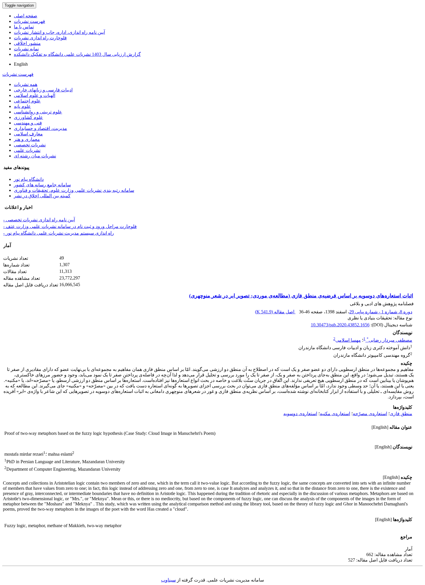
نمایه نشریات (26, 48)
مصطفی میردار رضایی (389, 340)
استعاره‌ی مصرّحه (370, 413)
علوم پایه (22, 106)
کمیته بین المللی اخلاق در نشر (42, 195)
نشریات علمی (27, 150)
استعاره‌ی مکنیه (335, 413)
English (21, 64)
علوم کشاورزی (28, 117)
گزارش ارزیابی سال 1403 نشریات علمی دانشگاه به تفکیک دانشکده (77, 54)
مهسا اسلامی (348, 340)
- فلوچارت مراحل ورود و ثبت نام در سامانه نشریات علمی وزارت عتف (70, 226)
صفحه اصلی (25, 15)
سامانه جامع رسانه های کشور (42, 184)
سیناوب (168, 579)
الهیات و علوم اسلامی (34, 95)
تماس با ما (24, 26)
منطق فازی (401, 413)
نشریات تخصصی (30, 144)
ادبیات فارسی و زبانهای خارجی (43, 89)
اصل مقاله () (275, 311)
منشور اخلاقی (27, 43)
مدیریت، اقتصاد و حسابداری (40, 128)
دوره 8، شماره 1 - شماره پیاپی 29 (380, 311)
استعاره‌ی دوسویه (300, 413)
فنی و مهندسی (28, 122)
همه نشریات (25, 84)
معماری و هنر (27, 139)
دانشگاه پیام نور (29, 179)
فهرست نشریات (29, 21)
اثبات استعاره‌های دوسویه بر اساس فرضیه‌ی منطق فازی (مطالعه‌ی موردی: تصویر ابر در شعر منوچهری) (301, 296)
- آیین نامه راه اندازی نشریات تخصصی (39, 219)
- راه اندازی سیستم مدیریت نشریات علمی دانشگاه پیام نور (58, 233)
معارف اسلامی (28, 133)
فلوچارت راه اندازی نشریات (40, 37)
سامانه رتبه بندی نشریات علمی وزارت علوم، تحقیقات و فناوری (74, 190)
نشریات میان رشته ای (35, 155)
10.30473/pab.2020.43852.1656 (340, 324)
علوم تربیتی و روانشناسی (38, 111)
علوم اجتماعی (27, 100)
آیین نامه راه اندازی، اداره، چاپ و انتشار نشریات (59, 32)
